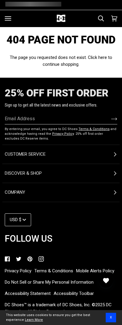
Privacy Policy (63, 134)
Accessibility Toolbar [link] (74, 293)
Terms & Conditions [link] (53, 271)
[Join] (109, 119)
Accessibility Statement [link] (28, 293)
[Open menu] (8, 18)
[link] (7, 259)
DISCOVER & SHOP (23, 173)
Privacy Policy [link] (18, 271)
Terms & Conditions (94, 129)
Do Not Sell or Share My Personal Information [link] (49, 282)
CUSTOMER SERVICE (25, 154)
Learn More (34, 320)
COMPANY (15, 192)
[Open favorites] (106, 281)
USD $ (15, 219)
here (102, 57)
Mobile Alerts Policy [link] (95, 271)
